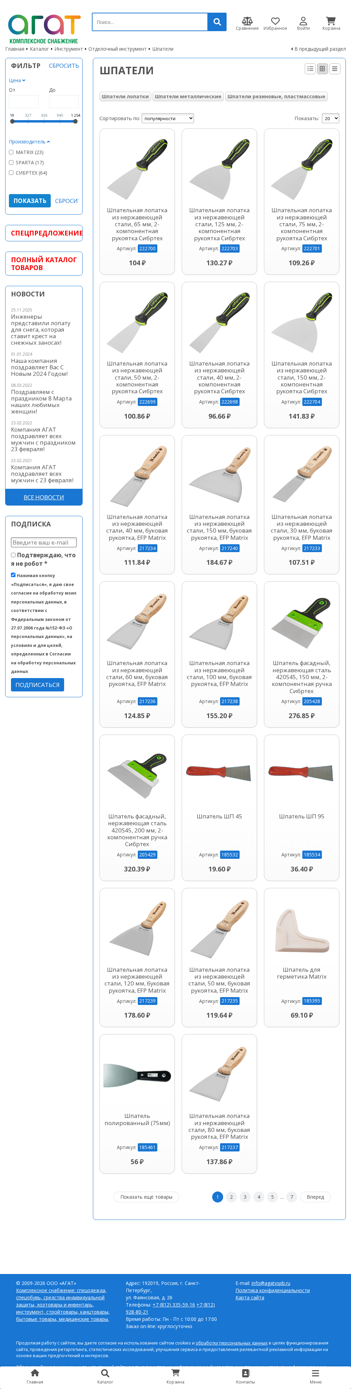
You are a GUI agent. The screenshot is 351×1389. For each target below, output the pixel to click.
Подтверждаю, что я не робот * (43, 559)
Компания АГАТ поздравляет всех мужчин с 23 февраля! (42, 473)
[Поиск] (217, 22)
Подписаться (37, 685)
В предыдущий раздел (320, 49)
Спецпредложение (44, 233)
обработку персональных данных (232, 1343)
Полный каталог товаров (44, 263)
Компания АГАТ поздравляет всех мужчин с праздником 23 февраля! (43, 439)
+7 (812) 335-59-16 (174, 1304)
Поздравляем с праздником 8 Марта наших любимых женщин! (41, 401)
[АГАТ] (43, 27)
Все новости (44, 497)
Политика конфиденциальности (272, 1290)
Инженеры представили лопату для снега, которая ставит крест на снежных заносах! (40, 329)
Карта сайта (249, 1297)
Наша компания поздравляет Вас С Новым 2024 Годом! (39, 367)
